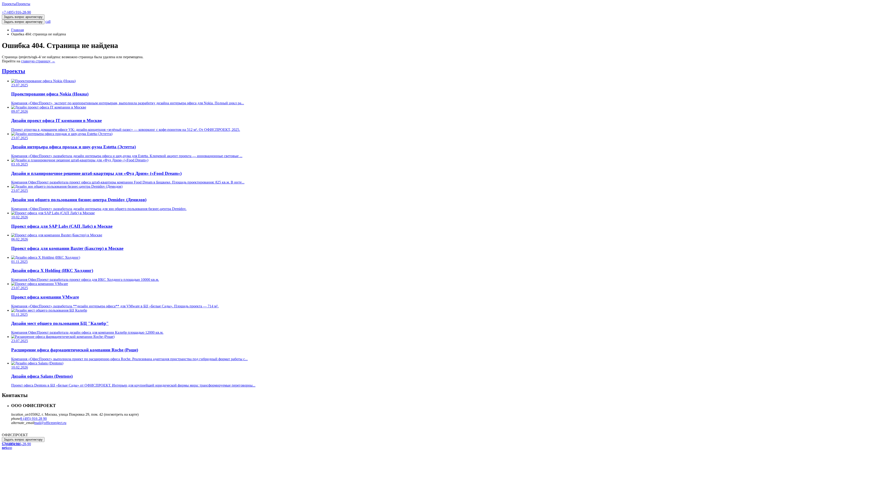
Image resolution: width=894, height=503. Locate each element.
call (48, 22)
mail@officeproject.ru (50, 423)
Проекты (9, 4)
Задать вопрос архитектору (23, 22)
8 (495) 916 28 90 (33, 419)
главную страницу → (38, 61)
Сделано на (11, 446)
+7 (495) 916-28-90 (16, 12)
